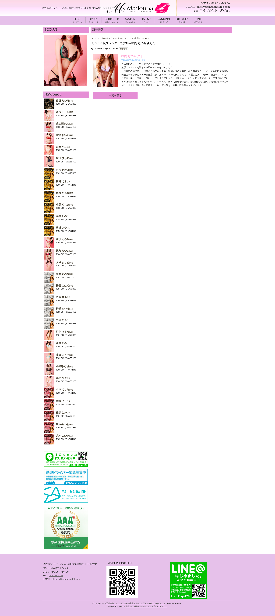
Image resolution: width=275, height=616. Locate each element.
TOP (77, 19)
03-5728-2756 (56, 575)
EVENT (146, 19)
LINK (198, 19)
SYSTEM (130, 19)
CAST (93, 19)
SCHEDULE (112, 19)
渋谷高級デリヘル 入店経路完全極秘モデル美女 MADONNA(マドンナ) (136, 603)
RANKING (164, 19)
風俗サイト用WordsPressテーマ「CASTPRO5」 (146, 606)
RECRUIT (182, 19)
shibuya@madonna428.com (213, 6)
